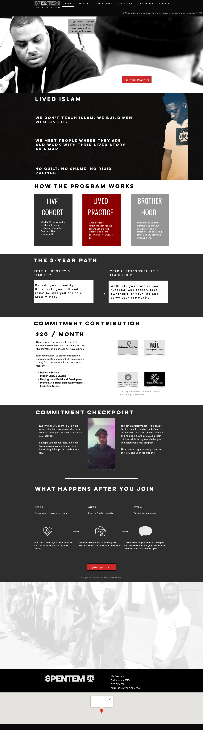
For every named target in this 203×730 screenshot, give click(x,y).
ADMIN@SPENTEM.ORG (129, 688)
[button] (125, 4)
